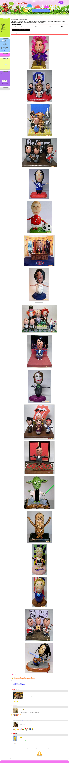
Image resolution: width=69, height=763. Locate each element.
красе (4, 47)
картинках (2, 47)
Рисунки (4, 43)
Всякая (1, 39)
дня (4, 46)
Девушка (4, 39)
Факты (1, 44)
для (3, 46)
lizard (16, 733)
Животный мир (3, 22)
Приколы (2, 25)
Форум (26, 10)
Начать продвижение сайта (21, 29)
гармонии (2, 46)
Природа (2, 21)
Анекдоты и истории (3, 29)
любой (6, 47)
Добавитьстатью (11, 3)
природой (2, 48)
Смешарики (6, 43)
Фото (3, 44)
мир (7, 47)
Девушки (2, 30)
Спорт (2, 26)
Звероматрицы (4, 41)
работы (4, 48)
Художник (5, 45)
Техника (2, 23)
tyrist (16, 718)
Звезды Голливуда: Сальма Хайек (17, 683)
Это (7, 45)
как (8, 46)
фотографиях (7, 48)
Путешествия (3, 27)
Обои (2, 33)
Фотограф (5, 44)
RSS (61, 2)
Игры (2, 32)
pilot (16, 705)
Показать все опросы (5, 83)
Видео (2, 31)
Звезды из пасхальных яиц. (22, 33)
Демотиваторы (3, 40)
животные (7, 46)
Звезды (1, 41)
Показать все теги (3, 50)
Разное (2, 28)
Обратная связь (46, 7)
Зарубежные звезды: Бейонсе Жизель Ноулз (19, 684)
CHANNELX (17, 689)
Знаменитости (3, 24)
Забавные (6, 40)
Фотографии (2, 45)
